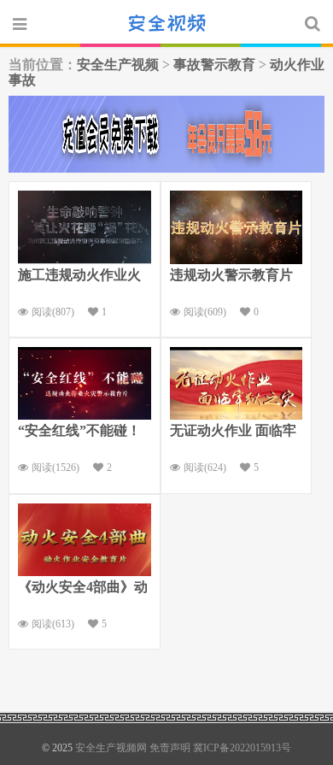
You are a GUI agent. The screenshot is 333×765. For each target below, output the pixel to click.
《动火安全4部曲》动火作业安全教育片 (83, 589)
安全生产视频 (118, 64)
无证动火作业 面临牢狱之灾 (233, 432)
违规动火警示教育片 (231, 275)
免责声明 (169, 748)
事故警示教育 (214, 64)
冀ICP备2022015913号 (242, 748)
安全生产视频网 (166, 23)
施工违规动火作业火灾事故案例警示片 (79, 277)
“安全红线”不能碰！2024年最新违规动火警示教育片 (79, 432)
